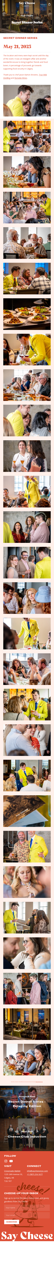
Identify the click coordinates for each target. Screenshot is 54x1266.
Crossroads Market (12, 1171)
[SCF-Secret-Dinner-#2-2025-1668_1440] (27, 1024)
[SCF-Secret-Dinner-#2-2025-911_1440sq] (27, 882)
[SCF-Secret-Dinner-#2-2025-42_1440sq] (27, 811)
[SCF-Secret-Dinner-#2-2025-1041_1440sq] (27, 491)
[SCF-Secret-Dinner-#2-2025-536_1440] (27, 385)
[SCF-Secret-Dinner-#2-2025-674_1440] (27, 136)
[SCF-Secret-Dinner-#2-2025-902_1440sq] (27, 953)
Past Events (27, 15)
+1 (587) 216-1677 (35, 1174)
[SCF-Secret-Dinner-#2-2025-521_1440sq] (27, 846)
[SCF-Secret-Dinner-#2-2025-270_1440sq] (27, 420)
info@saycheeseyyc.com (39, 1081)
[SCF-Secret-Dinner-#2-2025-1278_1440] (27, 349)
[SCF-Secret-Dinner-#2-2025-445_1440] (27, 527)
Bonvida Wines (21, 78)
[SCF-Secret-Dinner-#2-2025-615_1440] (27, 172)
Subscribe (11, 1222)
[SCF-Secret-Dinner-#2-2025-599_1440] (27, 1059)
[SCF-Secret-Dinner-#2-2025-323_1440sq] (27, 456)
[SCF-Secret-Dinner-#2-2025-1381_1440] (27, 314)
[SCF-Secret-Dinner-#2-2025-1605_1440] (27, 278)
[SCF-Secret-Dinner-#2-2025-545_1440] (27, 243)
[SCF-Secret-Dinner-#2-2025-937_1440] (27, 775)
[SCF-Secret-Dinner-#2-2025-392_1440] (27, 562)
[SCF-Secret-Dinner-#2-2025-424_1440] (27, 988)
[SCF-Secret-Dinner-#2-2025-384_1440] (27, 704)
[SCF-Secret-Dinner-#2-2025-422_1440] (27, 917)
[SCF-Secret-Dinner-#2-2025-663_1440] (27, 207)
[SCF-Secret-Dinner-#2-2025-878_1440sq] (27, 633)
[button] (3, 4)
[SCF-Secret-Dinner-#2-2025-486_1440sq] (27, 740)
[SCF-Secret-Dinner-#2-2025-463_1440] (27, 598)
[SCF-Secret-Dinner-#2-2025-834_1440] (27, 669)
